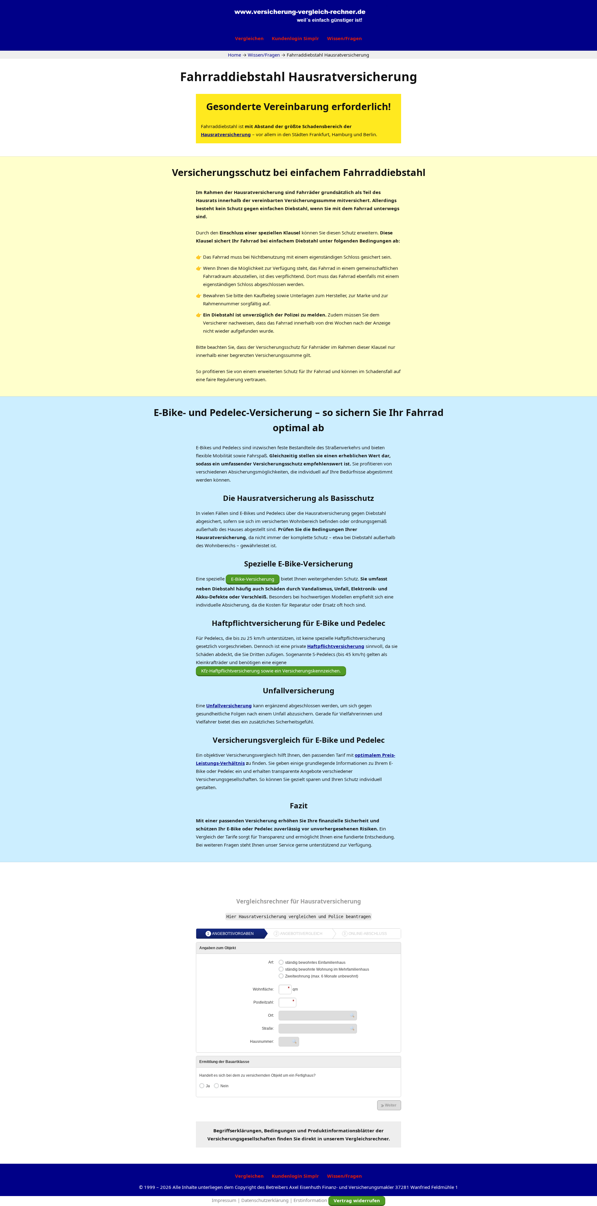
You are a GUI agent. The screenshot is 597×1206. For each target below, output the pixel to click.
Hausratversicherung (226, 134)
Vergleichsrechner (262, 901)
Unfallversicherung (229, 705)
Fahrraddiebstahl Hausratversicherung (298, 76)
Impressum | (226, 1200)
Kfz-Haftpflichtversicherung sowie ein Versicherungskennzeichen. (271, 671)
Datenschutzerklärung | (267, 1200)
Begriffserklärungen (237, 1130)
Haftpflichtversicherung (335, 646)
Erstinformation (310, 1200)
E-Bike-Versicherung (252, 579)
